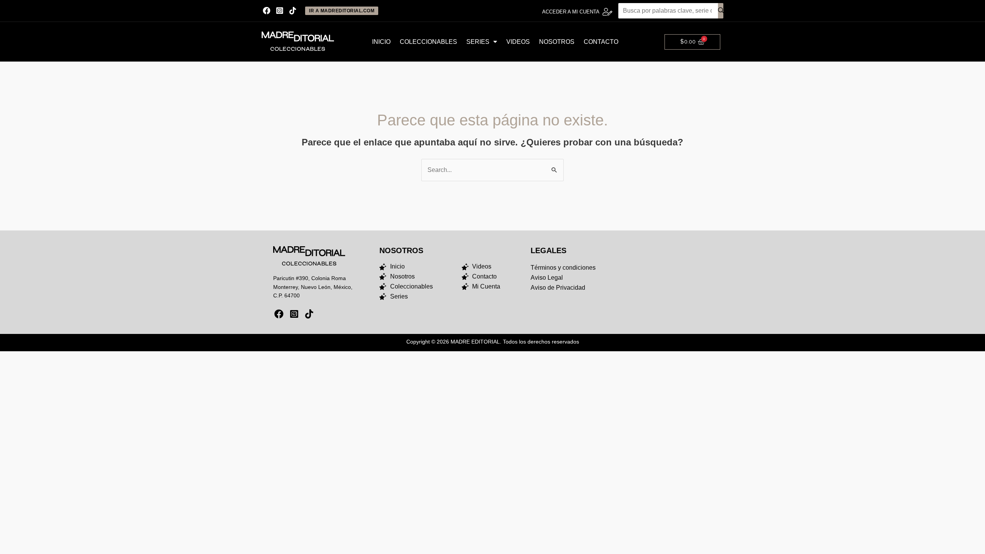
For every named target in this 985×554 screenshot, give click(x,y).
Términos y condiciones (563, 267)
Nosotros (556, 41)
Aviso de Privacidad (558, 287)
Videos (518, 41)
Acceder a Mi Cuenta (570, 12)
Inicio (381, 41)
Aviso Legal (547, 277)
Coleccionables (428, 41)
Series (477, 41)
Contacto (601, 41)
